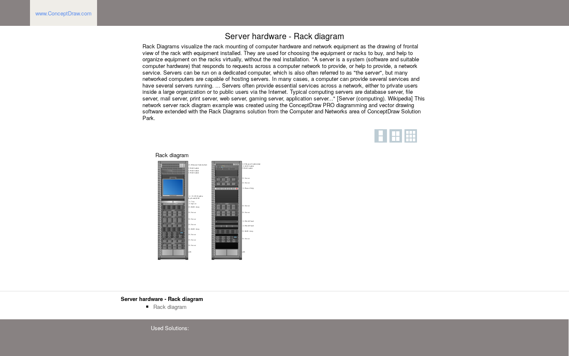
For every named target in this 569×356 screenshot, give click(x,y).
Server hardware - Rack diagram (162, 299)
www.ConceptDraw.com (63, 13)
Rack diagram (170, 306)
